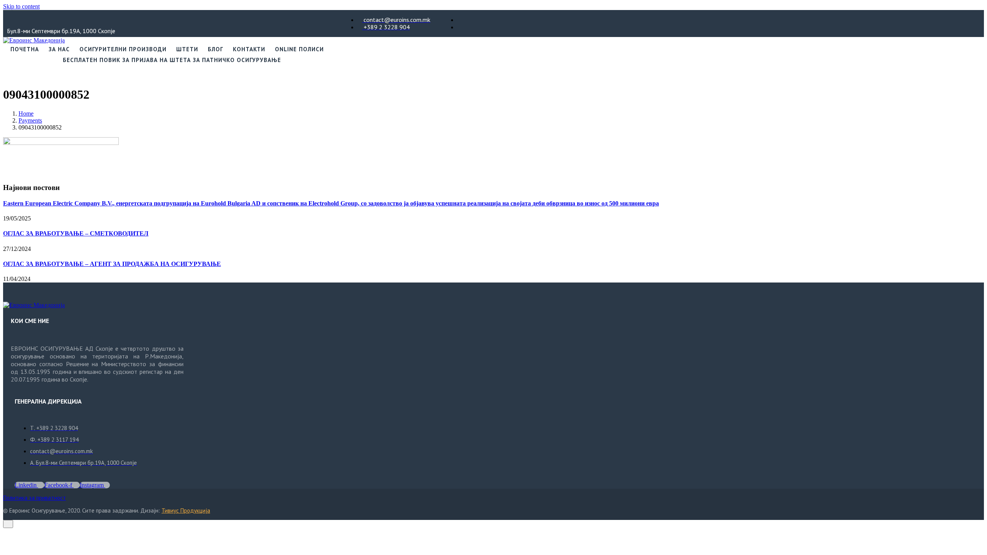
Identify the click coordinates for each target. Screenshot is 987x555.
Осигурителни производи (123, 49)
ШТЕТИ (187, 49)
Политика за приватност (34, 497)
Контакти (249, 49)
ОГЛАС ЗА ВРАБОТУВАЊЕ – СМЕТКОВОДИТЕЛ (75, 233)
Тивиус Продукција (186, 510)
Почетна (24, 49)
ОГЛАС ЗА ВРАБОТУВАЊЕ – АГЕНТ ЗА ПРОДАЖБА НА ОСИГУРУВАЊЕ (112, 264)
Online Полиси (299, 49)
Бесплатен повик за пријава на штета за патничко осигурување (172, 60)
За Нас (59, 49)
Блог (215, 49)
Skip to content (21, 6)
